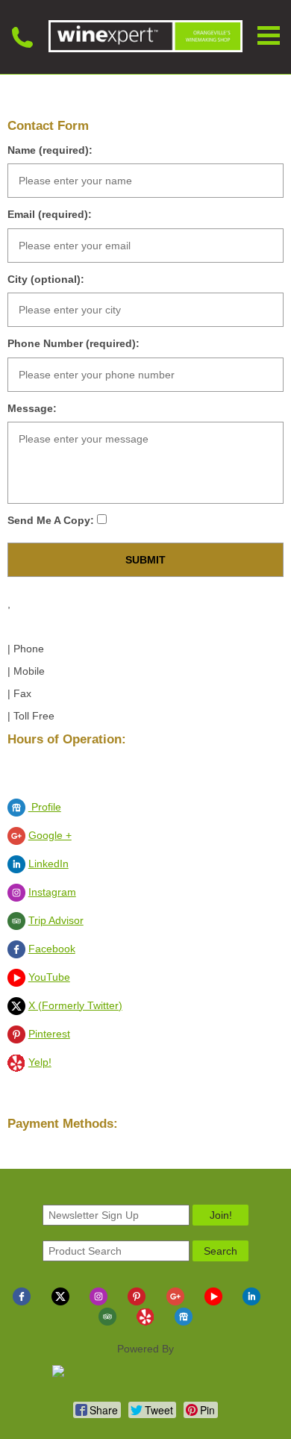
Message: (32, 408)
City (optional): (45, 279)
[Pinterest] (137, 1302)
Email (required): (49, 214)
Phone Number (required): (73, 343)
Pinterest (49, 1034)
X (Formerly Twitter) (75, 1005)
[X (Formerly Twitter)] (60, 1302)
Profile (44, 807)
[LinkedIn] (251, 1302)
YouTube (49, 977)
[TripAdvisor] (107, 1322)
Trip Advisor (56, 920)
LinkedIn (48, 864)
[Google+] (175, 1302)
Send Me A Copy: (52, 520)
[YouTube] (213, 1302)
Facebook (51, 949)
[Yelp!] (145, 1322)
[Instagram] (98, 1302)
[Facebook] (22, 1302)
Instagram (52, 892)
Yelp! (39, 1062)
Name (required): (50, 150)
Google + (50, 835)
